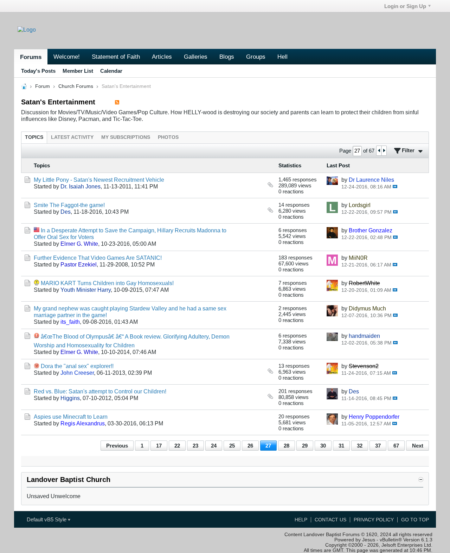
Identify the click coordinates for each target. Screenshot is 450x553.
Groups (255, 56)
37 (378, 446)
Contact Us (330, 519)
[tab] (34, 137)
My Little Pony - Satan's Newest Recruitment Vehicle (99, 179)
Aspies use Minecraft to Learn (71, 416)
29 (305, 446)
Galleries (195, 56)
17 (159, 446)
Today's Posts (38, 71)
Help (301, 519)
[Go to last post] (395, 186)
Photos (168, 137)
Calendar (111, 71)
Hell (282, 56)
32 (359, 446)
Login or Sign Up (405, 6)
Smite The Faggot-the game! (69, 205)
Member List (78, 71)
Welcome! (66, 56)
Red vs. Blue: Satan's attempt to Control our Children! (100, 391)
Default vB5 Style (47, 519)
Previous (117, 446)
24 (214, 446)
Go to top (415, 519)
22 (177, 446)
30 (323, 446)
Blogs (226, 56)
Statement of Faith (116, 56)
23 (195, 446)
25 (232, 446)
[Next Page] (383, 150)
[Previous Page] (379, 150)
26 (250, 446)
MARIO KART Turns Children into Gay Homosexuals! (107, 283)
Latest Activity (72, 137)
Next (417, 446)
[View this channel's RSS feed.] (117, 102)
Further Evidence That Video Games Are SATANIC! (98, 258)
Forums (30, 56)
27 (268, 446)
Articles (162, 56)
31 (341, 446)
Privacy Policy (374, 519)
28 (286, 446)
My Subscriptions (125, 137)
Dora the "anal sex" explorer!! (77, 366)
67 (396, 446)
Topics (34, 137)
